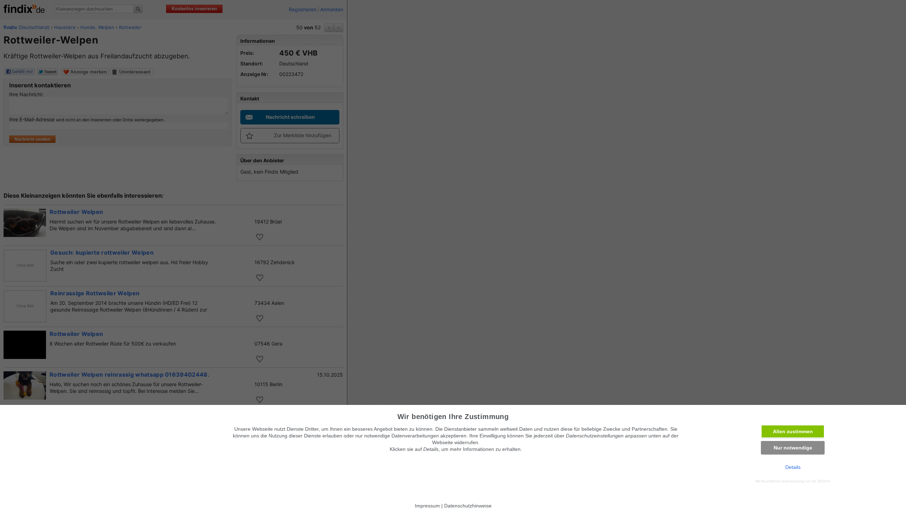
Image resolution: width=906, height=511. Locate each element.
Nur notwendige (793, 448)
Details (793, 467)
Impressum (427, 506)
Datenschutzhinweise (468, 506)
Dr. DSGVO (821, 481)
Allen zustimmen (793, 431)
